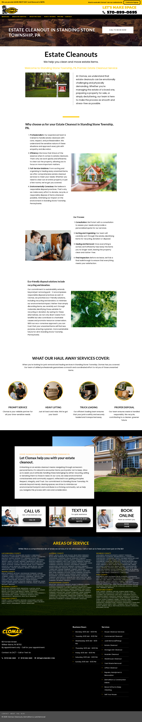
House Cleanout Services (114, 632)
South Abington (15, 566)
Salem (43, 581)
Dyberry (5, 576)
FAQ (18, 714)
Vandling (20, 567)
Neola (98, 567)
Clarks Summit (25, 556)
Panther (99, 584)
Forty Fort (67, 561)
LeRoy (98, 597)
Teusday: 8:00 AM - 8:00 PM (86, 636)
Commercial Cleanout (113, 636)
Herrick (126, 596)
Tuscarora (133, 604)
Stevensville (127, 602)
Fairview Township (55, 561)
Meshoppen (14, 593)
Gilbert (131, 560)
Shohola (129, 586)
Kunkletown (128, 563)
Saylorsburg (105, 569)
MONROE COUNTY (103, 553)
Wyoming (60, 580)
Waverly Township (31, 567)
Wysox (106, 607)
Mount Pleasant (31, 579)
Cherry (4, 600)
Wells (110, 605)
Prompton (36, 581)
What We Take (35, 16)
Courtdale (62, 558)
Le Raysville (134, 596)
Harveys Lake (82, 563)
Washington (17, 596)
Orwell (116, 599)
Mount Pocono (120, 566)
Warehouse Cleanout (113, 659)
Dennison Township (79, 558)
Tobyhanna (125, 572)
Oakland (62, 597)
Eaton (38, 588)
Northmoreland (7, 594)
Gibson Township (75, 589)
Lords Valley (129, 581)
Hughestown (53, 566)
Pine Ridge (113, 584)
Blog (23, 714)
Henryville (117, 561)
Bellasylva (5, 588)
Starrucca (21, 582)
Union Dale (83, 598)
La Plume (16, 561)
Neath (133, 597)
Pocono (111, 567)
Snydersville (115, 571)
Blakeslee (109, 556)
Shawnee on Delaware (130, 569)
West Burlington (119, 605)
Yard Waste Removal (113, 663)
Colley (10, 600)
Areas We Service (19, 16)
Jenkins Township (55, 567)
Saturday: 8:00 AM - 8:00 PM (86, 657)
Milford (122, 582)
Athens (121, 591)
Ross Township (71, 574)
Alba (98, 591)
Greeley (109, 579)
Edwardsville (80, 560)
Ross (131, 567)
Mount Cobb (18, 563)
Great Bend (86, 589)
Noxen (16, 594)
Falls (19, 590)
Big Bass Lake (20, 555)
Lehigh (39, 578)
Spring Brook (32, 566)
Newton (26, 563)
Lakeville (18, 578)
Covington (41, 556)
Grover (119, 596)
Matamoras (115, 582)
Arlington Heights (111, 555)
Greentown (117, 579)
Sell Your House (111, 694)
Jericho (37, 576)
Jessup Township (84, 592)
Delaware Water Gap (128, 558)
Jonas (98, 563)
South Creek (127, 601)
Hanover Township (70, 563)
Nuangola (78, 571)
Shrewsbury (16, 603)
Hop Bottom (61, 592)
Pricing (60, 16)
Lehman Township (64, 569)
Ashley (51, 555)
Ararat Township (77, 584)
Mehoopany (6, 593)
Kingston (65, 567)
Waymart (5, 584)
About (12, 714)
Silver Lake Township (84, 597)
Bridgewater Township (64, 586)
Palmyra (22, 581)
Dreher (42, 575)
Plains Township (77, 572)
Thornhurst (6, 567)
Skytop (107, 571)
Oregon (16, 581)
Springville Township (56, 598)
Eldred (114, 560)
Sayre (103, 601)
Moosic (4, 563)
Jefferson (40, 560)
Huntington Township (66, 566)
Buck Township (70, 556)
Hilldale (67, 564)
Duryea (72, 560)
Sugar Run (135, 602)
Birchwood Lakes (102, 576)
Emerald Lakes (122, 560)
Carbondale (36, 555)
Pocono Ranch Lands (124, 584)
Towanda (121, 604)
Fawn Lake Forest (133, 578)
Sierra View (100, 571)
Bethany (17, 573)
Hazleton (60, 564)
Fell (10, 560)
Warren (104, 605)
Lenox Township (76, 594)
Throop (13, 567)
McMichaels (117, 564)
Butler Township (82, 556)
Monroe (22, 593)
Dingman (111, 578)
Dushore (24, 600)
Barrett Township (125, 555)
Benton (12, 555)
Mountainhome (131, 566)
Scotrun (119, 569)
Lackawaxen (100, 581)
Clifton (33, 556)
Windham (33, 596)
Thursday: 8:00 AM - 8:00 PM (86, 648)
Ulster (98, 605)
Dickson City (19, 558)
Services (5, 16)
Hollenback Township (78, 564)
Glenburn (24, 560)
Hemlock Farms (127, 579)
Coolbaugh (110, 558)
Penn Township (58, 572)
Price (120, 567)
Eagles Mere (32, 600)
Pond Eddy (108, 586)
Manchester (13, 579)
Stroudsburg (131, 571)
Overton (123, 599)
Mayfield (39, 561)
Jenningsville (34, 590)
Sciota (113, 569)
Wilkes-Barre (81, 579)
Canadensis (130, 556)
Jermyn (4, 561)
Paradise (104, 567)
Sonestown (31, 603)
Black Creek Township (56, 556)
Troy (126, 604)
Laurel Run (53, 569)
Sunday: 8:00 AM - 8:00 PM (85, 662)
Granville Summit (102, 596)
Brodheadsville (119, 556)
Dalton (11, 558)
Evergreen (126, 594)
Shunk (23, 603)
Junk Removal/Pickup (113, 641)
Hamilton (109, 561)
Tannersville (115, 572)
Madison (22, 561)
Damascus (36, 575)
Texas (35, 582)
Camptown (118, 593)
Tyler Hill (41, 582)
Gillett (133, 594)
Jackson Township (81, 566)
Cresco (117, 558)
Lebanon (33, 578)
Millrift (129, 582)
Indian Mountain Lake (129, 561)
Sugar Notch (75, 575)
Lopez (35, 601)
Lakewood (25, 578)
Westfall (12, 584)
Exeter (4, 590)
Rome (98, 601)
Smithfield (118, 601)
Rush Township (71, 597)
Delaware (104, 578)
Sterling (29, 582)
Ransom (17, 564)
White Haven (71, 579)
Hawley (11, 576)
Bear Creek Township (81, 555)
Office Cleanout (111, 668)
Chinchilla (5, 556)
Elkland (39, 600)
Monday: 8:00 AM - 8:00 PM (86, 632)
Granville (112, 596)
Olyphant (10, 564)
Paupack (29, 581)
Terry (114, 604)
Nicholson (29, 593)
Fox (16, 601)
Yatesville (67, 580)
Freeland (60, 563)
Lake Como (10, 578)
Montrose (87, 595)
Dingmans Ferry (120, 578)
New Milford (53, 597)
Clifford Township (70, 587)
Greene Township (112, 581)
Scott (4, 582)
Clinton (32, 588)
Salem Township (82, 574)
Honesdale (30, 576)
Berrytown (129, 591)
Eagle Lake (35, 558)
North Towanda (107, 599)
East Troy (118, 594)
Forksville (10, 601)
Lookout (5, 579)
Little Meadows (62, 595)
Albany (103, 591)
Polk (116, 567)
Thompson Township (72, 598)
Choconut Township (56, 587)
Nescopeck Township (56, 571)
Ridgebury (134, 599)
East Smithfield (109, 594)
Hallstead (52, 590)
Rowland (122, 586)
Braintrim (25, 588)
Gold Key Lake (101, 579)
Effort (108, 560)
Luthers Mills (113, 597)
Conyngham (53, 558)
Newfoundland (7, 581)
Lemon (27, 591)
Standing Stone (110, 602)
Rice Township (60, 574)
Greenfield (32, 560)
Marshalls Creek (106, 564)
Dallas (69, 558)
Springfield (100, 602)
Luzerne (74, 569)
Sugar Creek (107, 604)
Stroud (123, 571)
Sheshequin (110, 601)
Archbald (5, 555)
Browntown (100, 593)
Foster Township (77, 561)
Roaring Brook (26, 564)
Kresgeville (119, 563)
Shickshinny (53, 575)
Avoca (57, 555)
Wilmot (128, 605)
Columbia (99, 594)
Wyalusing (99, 607)
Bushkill (124, 576)
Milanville (21, 579)
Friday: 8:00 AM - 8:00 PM (85, 653)
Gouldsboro (100, 561)
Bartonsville (100, 556)
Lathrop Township (63, 594)
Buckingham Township (28, 573)
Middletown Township (75, 595)
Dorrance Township (56, 560)
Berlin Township (7, 573)
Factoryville (11, 590)
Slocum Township (64, 575)
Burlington (110, 593)
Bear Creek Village (66, 555)
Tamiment (103, 587)
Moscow (10, 563)
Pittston (67, 572)
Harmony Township (77, 590)
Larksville (89, 567)
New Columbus (69, 571)
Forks (4, 601)
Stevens (119, 602)
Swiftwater (106, 572)
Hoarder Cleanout (112, 654)
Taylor (40, 566)
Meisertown (126, 564)
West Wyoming (61, 579)
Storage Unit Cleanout (113, 650)
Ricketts (31, 594)
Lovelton (33, 591)
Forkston (25, 590)
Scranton (5, 566)
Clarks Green (14, 556)
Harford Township (63, 590)
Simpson (24, 566)
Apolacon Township (64, 584)
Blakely (28, 555)
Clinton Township (25, 575)
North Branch (39, 593)
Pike (128, 599)
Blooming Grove (115, 576)
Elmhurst (5, 560)
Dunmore (28, 558)
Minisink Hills (109, 566)
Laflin (71, 567)
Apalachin (52, 584)
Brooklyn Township (80, 586)
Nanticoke (81, 569)
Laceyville (10, 591)
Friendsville (64, 589)
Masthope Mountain (103, 582)
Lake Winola (19, 591)
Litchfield (104, 597)
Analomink (100, 555)
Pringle (51, 574)
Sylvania (99, 604)
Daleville (5, 558)
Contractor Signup (132, 2)
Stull (36, 594)
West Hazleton (82, 577)
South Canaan (12, 582)
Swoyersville (61, 577)
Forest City (82, 587)
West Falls (25, 596)
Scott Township (37, 564)
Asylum (115, 591)
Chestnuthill (100, 558)
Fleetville (16, 560)
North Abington (36, 563)
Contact (68, 16)
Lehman (121, 581)
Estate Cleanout (111, 645)
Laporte (30, 601)
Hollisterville (20, 576)
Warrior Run (71, 577)
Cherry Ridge (13, 575)
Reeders (126, 567)
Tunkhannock (6, 596)
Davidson (16, 600)
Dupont (66, 560)
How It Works (50, 16)
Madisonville (30, 561)
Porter (115, 586)
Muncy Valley (6, 603)
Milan (121, 597)
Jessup (10, 561)
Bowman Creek (15, 588)
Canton (126, 593)
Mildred (41, 601)
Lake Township (80, 567)
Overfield (23, 594)
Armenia (109, 591)
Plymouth (87, 572)
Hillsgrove (22, 601)
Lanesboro (52, 594)
